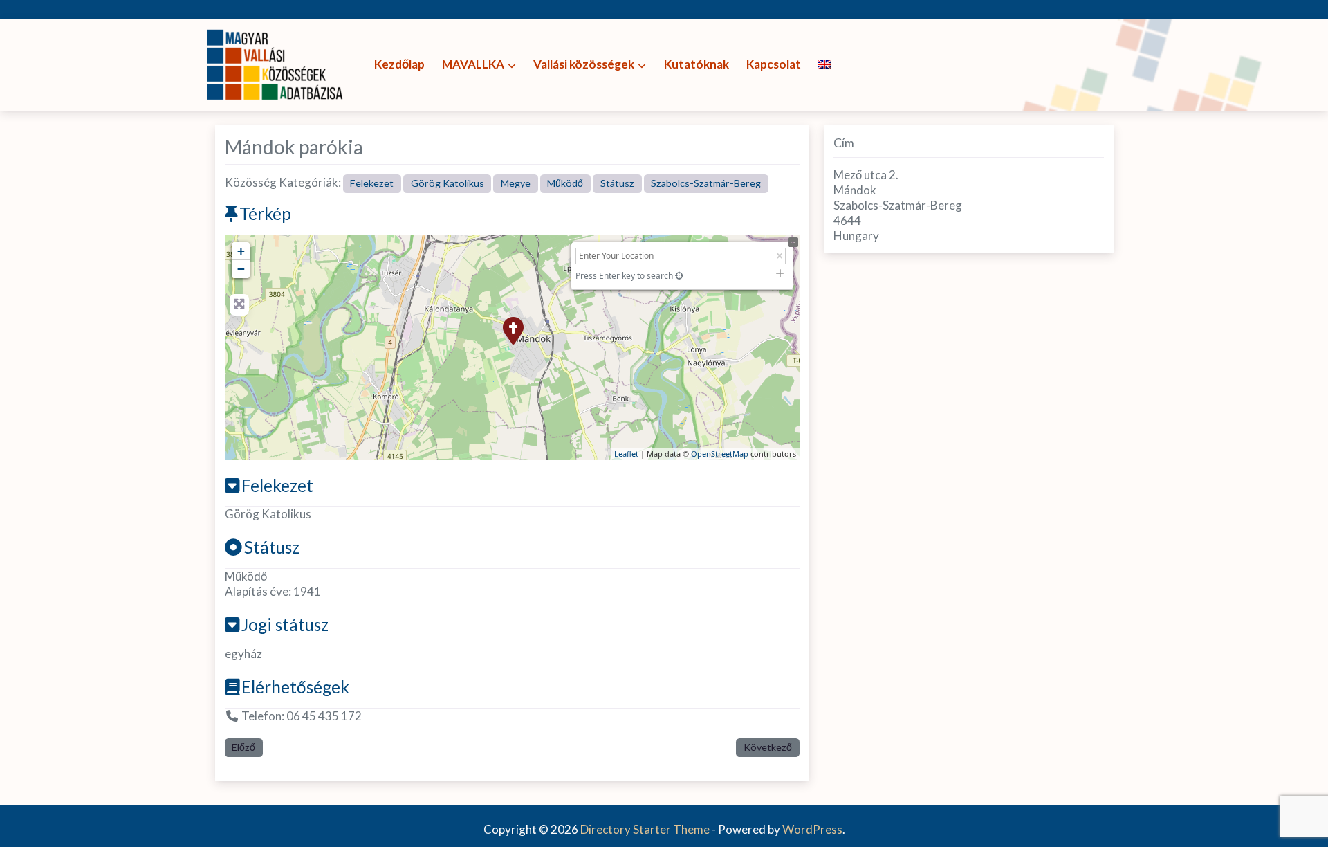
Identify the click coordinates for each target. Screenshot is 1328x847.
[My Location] (679, 276)
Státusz (617, 183)
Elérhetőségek (295, 687)
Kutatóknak (696, 64)
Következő (768, 747)
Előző (243, 747)
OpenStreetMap (719, 453)
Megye (516, 183)
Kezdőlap (399, 64)
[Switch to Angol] (824, 65)
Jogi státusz (285, 624)
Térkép (265, 213)
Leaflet (626, 453)
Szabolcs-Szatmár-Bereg (706, 183)
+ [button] (241, 251)
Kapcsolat (773, 64)
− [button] (241, 269)
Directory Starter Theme (646, 829)
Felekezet (372, 183)
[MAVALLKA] (277, 63)
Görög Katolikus (447, 183)
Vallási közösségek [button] (583, 64)
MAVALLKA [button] (473, 64)
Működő (565, 183)
